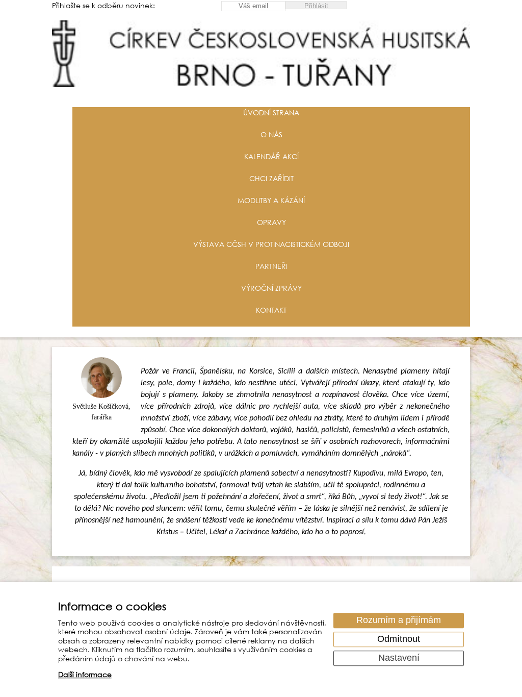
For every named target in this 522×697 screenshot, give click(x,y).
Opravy (271, 222)
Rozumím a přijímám (398, 620)
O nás (271, 134)
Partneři (271, 266)
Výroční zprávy (271, 288)
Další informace (85, 675)
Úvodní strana (271, 112)
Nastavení (399, 658)
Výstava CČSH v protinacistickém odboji (271, 244)
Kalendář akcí (271, 156)
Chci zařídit (271, 178)
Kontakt (271, 310)
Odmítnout (398, 639)
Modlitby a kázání (271, 200)
